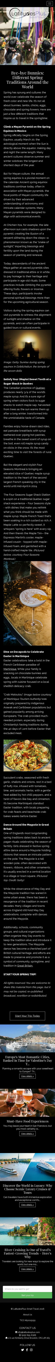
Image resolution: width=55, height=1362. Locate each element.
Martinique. (10, 669)
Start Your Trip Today (27, 1015)
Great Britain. (25, 965)
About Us (27, 1314)
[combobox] (27, 1289)
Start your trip (27, 1295)
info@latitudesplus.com (29, 1332)
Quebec (40, 387)
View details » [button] (27, 1076)
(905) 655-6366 (28, 1335)
